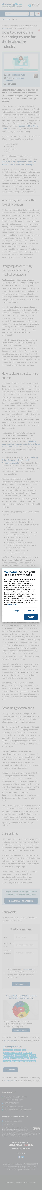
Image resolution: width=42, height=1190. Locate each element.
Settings (16, 610)
